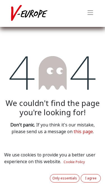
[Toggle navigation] (90, 13)
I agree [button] (91, 178)
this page (83, 132)
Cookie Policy (74, 162)
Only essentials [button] (64, 178)
